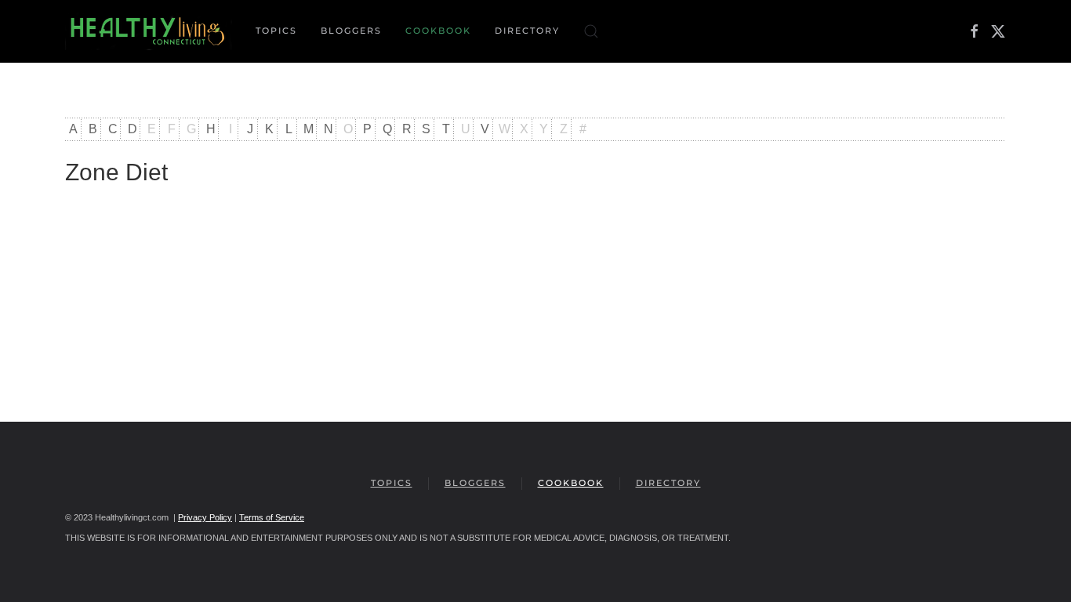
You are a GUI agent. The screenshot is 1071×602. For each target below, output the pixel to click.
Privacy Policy (205, 517)
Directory (527, 30)
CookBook (438, 30)
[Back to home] (148, 31)
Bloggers (351, 30)
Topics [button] (276, 30)
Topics (391, 482)
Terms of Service (271, 517)
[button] (591, 31)
